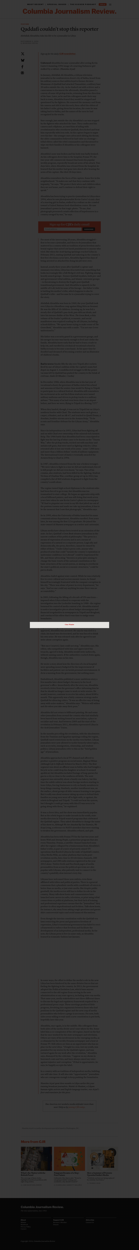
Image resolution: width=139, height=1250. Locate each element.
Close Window (69, 624)
